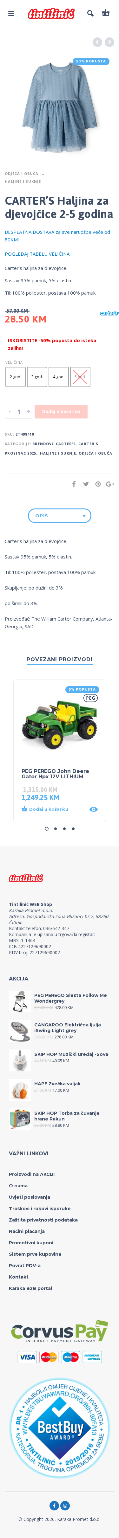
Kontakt (19, 1277)
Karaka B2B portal (30, 1288)
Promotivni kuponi (31, 1243)
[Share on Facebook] (72, 484)
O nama (18, 1186)
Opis (41, 516)
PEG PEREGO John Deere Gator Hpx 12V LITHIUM (55, 774)
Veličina (14, 362)
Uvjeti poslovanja (29, 1197)
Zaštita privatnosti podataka (43, 1220)
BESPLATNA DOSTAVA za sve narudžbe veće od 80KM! (57, 236)
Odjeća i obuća (21, 173)
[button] (53, 809)
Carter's (66, 443)
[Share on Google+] (108, 484)
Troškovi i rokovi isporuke (40, 1208)
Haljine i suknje (23, 181)
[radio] (15, 376)
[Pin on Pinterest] (96, 484)
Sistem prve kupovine (35, 1254)
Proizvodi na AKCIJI (32, 1174)
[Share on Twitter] (84, 484)
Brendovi (42, 443)
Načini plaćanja (27, 1231)
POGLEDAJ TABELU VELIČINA (37, 254)
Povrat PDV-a (25, 1265)
